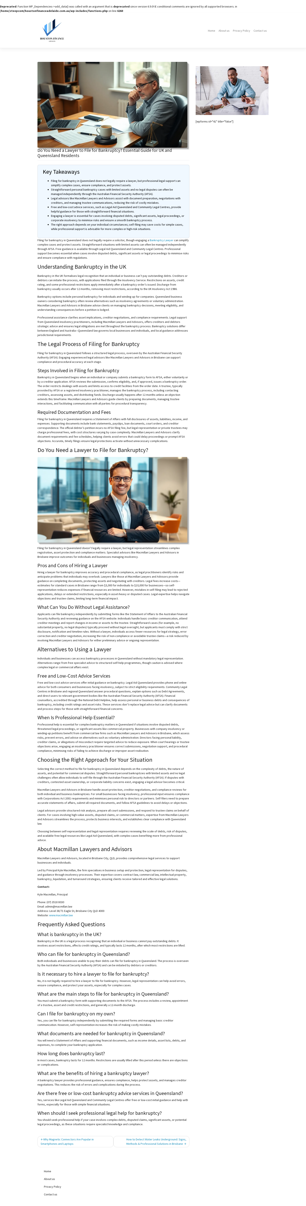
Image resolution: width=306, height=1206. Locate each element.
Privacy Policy (241, 30)
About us (224, 30)
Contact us (260, 30)
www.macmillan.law (61, 915)
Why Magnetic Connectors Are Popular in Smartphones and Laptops (67, 1141)
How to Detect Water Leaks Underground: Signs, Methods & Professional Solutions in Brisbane (156, 1141)
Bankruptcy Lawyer (161, 240)
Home (211, 30)
